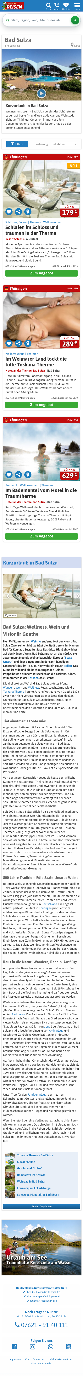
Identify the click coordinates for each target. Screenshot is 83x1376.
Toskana (33, 677)
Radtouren (18, 1014)
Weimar (36, 641)
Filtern (18, 144)
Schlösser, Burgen (16, 222)
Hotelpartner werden (41, 1363)
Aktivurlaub (56, 1030)
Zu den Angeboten (42, 1206)
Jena (47, 1026)
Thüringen (45, 908)
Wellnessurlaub (52, 222)
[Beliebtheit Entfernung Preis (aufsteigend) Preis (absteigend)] (64, 144)
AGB (27, 1359)
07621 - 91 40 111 (44, 1324)
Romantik (11, 485)
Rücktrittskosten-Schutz (61, 1359)
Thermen (35, 222)
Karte (77, 45)
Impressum (15, 1359)
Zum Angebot (41, 273)
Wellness (33, 687)
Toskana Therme (13, 691)
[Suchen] (75, 20)
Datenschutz (39, 1359)
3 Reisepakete (12, 45)
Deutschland (49, 904)
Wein (19, 687)
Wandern (8, 687)
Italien (68, 665)
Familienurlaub (37, 1094)
